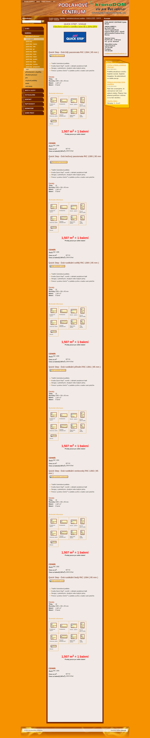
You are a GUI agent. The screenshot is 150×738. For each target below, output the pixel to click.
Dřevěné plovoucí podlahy (31, 75)
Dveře (27, 83)
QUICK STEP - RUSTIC (31, 54)
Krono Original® (30, 39)
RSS (54, 1)
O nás (27, 28)
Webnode (123, 730)
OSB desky (28, 86)
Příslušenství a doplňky (33, 72)
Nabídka (62, 18)
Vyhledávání (27, 18)
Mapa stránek (46, 1)
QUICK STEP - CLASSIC (31, 44)
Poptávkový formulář (30, 104)
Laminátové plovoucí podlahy (75, 18)
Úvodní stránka (54, 18)
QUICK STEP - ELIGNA (31, 51)
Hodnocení (29, 108)
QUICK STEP (90, 18)
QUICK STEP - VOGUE (31, 56)
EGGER (27, 69)
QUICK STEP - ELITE (30, 46)
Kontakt (28, 99)
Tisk (38, 1)
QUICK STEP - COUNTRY (32, 64)
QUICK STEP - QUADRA (31, 59)
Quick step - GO (30, 49)
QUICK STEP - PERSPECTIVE (33, 66)
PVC (26, 78)
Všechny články (112, 101)
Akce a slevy (30, 90)
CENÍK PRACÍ (29, 113)
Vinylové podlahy (31, 80)
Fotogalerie (30, 95)
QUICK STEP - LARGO (31, 61)
